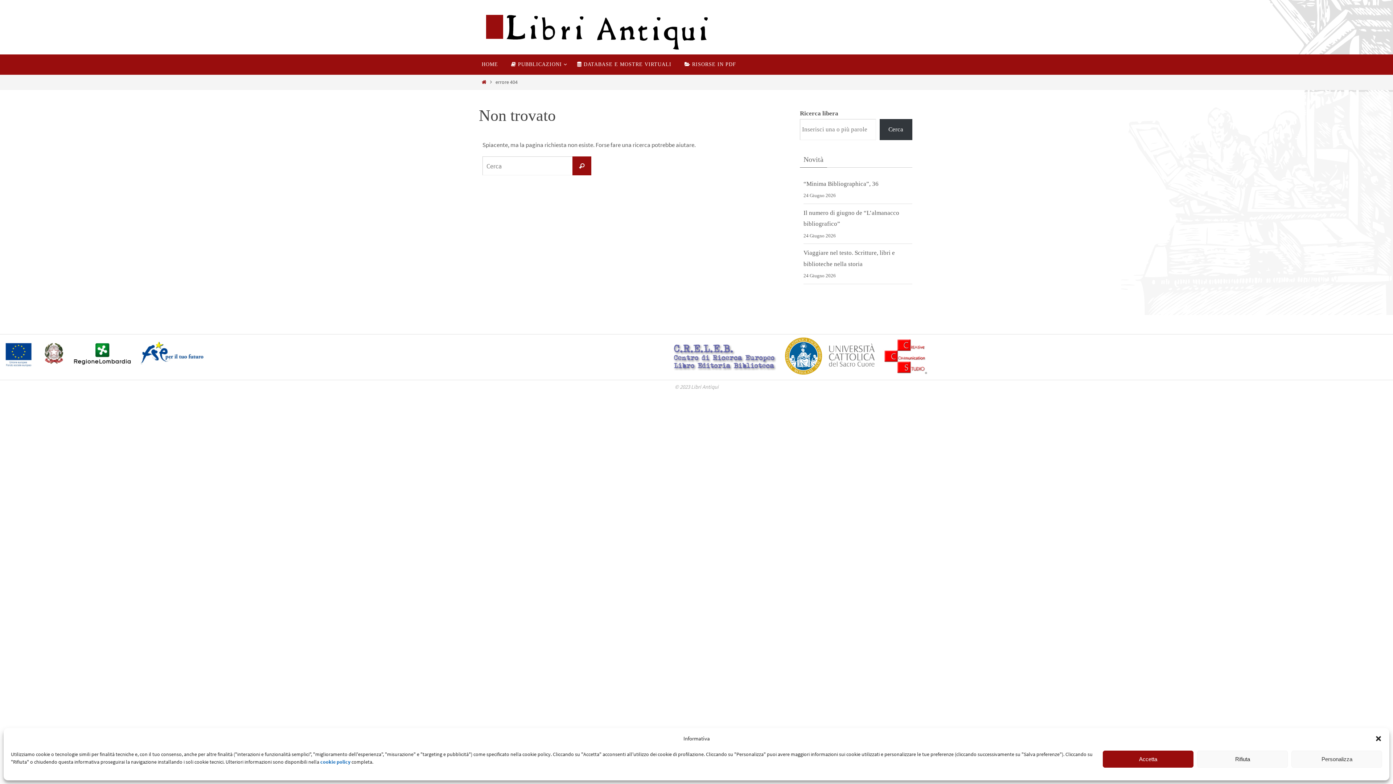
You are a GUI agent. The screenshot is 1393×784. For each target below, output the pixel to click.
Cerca (895, 129)
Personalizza (1337, 759)
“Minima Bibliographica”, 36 (841, 183)
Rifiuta (1242, 759)
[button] (1378, 738)
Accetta (1148, 759)
